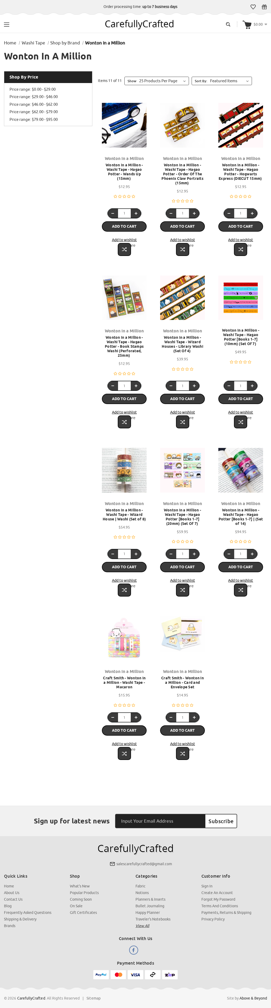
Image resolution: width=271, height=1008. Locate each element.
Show (132, 81)
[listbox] (230, 81)
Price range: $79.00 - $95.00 (34, 119)
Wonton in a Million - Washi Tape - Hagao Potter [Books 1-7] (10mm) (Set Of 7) (240, 337)
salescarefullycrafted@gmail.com (144, 864)
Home (9, 886)
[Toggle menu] (6, 24)
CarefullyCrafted (31, 998)
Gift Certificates (264, 6)
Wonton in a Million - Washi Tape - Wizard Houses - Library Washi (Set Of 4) (182, 344)
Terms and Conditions (219, 906)
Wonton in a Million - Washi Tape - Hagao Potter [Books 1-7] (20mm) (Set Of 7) (182, 517)
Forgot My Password (218, 899)
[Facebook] (133, 950)
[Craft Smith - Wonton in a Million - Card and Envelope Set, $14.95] (182, 640)
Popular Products (84, 893)
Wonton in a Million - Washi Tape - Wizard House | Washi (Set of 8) (124, 514)
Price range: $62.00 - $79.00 (34, 111)
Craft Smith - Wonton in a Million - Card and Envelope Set (182, 682)
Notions (142, 893)
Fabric (141, 886)
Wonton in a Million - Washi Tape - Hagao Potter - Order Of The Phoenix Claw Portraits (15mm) (182, 174)
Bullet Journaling (150, 906)
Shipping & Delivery (20, 919)
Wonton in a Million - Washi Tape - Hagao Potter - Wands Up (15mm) (124, 172)
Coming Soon (81, 899)
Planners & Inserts (150, 899)
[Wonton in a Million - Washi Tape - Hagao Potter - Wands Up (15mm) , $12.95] (124, 127)
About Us (11, 893)
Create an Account (217, 893)
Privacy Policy (213, 919)
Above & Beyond (253, 998)
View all (142, 926)
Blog (8, 906)
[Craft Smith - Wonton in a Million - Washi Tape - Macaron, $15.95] (124, 640)
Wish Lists (253, 6)
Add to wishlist (124, 240)
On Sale (76, 906)
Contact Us (13, 899)
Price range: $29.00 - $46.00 (34, 96)
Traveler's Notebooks (153, 919)
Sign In (207, 886)
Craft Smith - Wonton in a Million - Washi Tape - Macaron (124, 682)
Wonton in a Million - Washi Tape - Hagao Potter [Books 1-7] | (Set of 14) (241, 517)
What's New (80, 886)
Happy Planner (148, 912)
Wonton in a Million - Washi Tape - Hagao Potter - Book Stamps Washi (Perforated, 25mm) (124, 346)
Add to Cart (124, 226)
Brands (9, 926)
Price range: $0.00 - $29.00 (33, 89)
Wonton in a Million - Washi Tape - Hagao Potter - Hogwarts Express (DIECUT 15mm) (241, 172)
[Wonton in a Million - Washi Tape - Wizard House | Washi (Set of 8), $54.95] (124, 472)
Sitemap (94, 998)
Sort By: (201, 81)
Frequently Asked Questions (27, 912)
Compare (124, 245)
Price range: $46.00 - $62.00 (34, 104)
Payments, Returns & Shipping (226, 912)
